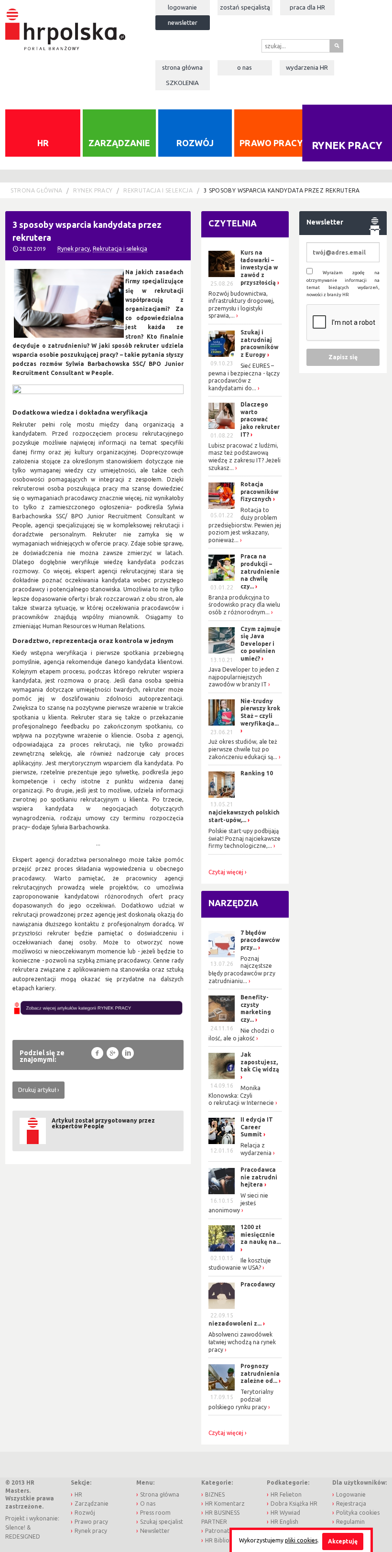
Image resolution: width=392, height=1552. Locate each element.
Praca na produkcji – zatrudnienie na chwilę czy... (260, 571)
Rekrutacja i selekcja (158, 190)
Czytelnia (232, 223)
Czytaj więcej (225, 872)
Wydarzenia (307, 67)
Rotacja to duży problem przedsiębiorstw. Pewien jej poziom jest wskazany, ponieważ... (244, 525)
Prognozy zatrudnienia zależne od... (260, 1373)
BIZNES (215, 1494)
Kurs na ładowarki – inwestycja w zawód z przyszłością (259, 267)
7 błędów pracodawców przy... (260, 940)
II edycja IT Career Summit (256, 1126)
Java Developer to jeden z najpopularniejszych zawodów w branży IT (243, 676)
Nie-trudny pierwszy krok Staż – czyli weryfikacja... (260, 712)
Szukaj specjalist (161, 1522)
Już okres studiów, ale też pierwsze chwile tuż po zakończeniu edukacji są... (242, 749)
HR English (284, 1522)
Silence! (15, 1527)
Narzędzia (233, 903)
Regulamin (350, 1522)
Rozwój (195, 143)
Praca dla (307, 7)
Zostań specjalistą (245, 7)
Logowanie (182, 7)
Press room (155, 1512)
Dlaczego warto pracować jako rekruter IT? (260, 419)
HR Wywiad (285, 1512)
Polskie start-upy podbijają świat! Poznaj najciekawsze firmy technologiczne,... (244, 838)
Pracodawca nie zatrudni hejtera (258, 1177)
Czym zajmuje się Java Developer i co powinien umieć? (260, 644)
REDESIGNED (22, 1536)
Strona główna (182, 67)
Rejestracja (351, 1503)
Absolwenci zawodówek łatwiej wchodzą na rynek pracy (242, 1341)
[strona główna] (65, 24)
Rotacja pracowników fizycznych (259, 491)
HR (43, 143)
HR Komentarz (225, 1503)
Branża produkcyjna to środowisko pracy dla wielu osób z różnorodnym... (244, 604)
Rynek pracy (92, 190)
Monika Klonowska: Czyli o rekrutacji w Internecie (241, 1095)
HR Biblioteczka (226, 1540)
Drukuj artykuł (37, 1090)
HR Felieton (286, 1494)
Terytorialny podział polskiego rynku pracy (240, 1399)
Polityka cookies (358, 1512)
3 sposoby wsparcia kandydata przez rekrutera (282, 190)
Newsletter (182, 22)
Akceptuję (343, 1541)
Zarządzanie (119, 143)
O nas (244, 67)
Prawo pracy (271, 143)
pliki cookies (301, 1540)
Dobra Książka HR (294, 1503)
